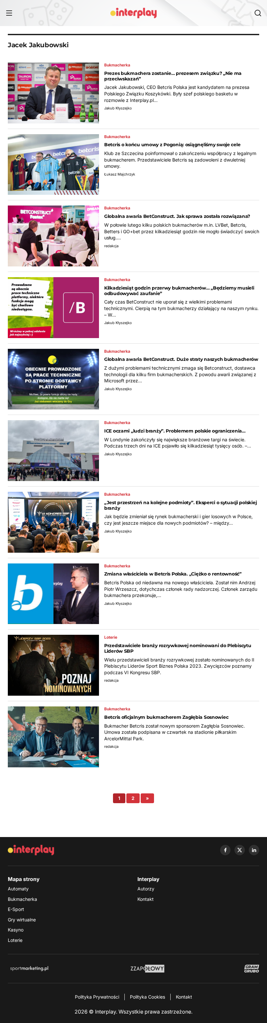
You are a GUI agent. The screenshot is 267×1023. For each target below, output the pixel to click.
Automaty (18, 888)
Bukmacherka (22, 899)
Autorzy (145, 888)
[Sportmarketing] (29, 969)
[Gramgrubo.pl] (251, 969)
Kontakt (145, 899)
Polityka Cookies (147, 997)
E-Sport (16, 909)
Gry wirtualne (22, 919)
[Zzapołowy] (148, 969)
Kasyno (15, 929)
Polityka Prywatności (97, 997)
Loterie (15, 940)
